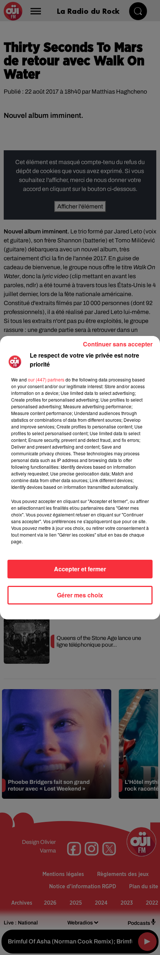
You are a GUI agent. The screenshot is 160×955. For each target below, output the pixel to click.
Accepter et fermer (80, 569)
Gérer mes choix (80, 595)
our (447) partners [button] (46, 379)
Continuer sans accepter (118, 344)
